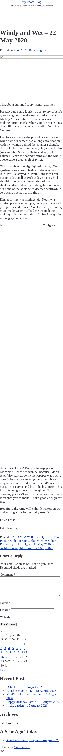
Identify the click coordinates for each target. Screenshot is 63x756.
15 (25, 652)
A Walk (29, 537)
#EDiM (18, 537)
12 (13, 652)
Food (57, 537)
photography (21, 540)
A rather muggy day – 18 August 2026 (31, 690)
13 (17, 652)
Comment (7, 574)
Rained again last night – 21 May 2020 (27, 544)
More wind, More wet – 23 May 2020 (26, 548)
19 (13, 656)
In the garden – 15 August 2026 (26, 705)
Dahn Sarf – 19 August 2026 (24, 687)
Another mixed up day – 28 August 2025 (32, 740)
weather (50, 540)
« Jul (3, 669)
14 (21, 652)
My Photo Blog (31, 2)
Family (40, 537)
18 (9, 656)
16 (2, 656)
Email (5, 610)
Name (5, 602)
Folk (49, 537)
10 (6, 652)
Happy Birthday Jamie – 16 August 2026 (33, 702)
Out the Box (22, 747)
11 (9, 652)
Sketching (37, 540)
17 (6, 656)
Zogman (42, 50)
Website (5, 617)
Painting (5, 540)
